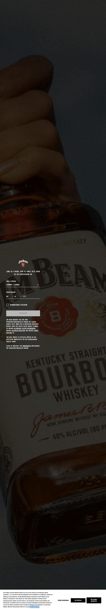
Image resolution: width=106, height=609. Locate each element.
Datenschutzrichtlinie (18, 331)
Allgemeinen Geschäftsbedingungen (24, 328)
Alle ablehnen (78, 600)
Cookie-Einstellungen (63, 600)
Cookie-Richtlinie (34, 607)
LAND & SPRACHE (11, 281)
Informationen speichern (18, 305)
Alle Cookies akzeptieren (94, 600)
